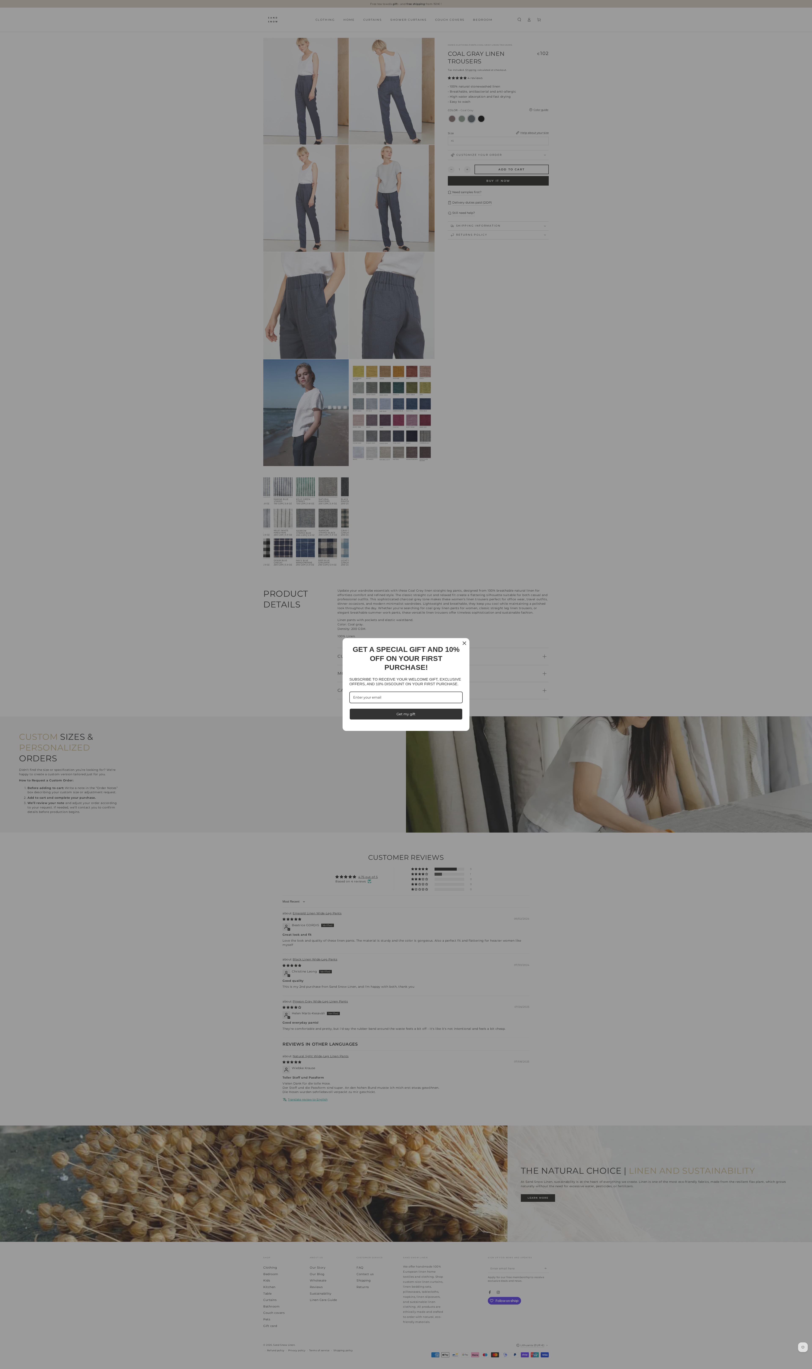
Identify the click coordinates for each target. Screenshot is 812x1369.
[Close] (464, 643)
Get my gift (406, 714)
